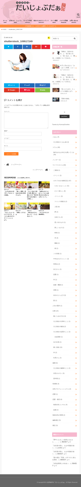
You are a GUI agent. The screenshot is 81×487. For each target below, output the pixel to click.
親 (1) (55, 300)
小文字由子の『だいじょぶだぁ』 (56, 482)
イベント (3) (59, 196)
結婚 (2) (55, 410)
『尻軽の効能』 (65, 100)
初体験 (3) (56, 384)
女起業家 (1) (59, 337)
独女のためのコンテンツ (41, 21)
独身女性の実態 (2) (59, 415)
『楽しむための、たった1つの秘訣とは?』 (67, 91)
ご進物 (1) (56, 170)
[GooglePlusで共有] (36, 47)
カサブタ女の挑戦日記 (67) (62, 180)
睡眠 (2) (57, 243)
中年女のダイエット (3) (61, 259)
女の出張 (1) (57, 342)
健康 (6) (55, 363)
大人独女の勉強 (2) (59, 326)
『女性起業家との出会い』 (61, 463)
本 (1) (55, 279)
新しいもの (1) (59, 227)
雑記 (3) (55, 425)
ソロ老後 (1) (57, 253)
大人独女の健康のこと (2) (61, 368)
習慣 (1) (55, 290)
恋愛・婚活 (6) (57, 399)
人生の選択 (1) (57, 306)
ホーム (5, 21)
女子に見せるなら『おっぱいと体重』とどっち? (67, 68)
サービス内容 (27, 21)
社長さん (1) (57, 358)
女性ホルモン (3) (58, 373)
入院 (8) (57, 206)
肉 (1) (56, 248)
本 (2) (55, 352)
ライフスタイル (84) (59, 165)
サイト (6, 146)
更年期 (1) (56, 378)
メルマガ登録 (63, 21)
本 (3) (56, 238)
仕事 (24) (55, 311)
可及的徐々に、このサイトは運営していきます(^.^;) (41, 26)
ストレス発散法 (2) (61, 201)
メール (6, 138)
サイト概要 (54, 21)
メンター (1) (57, 160)
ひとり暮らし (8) (60, 191)
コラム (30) (56, 147)
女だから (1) (57, 269)
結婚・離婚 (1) (58, 285)
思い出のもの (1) (60, 222)
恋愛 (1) (55, 274)
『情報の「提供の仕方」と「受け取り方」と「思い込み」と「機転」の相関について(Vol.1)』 (64, 79)
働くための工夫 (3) (59, 316)
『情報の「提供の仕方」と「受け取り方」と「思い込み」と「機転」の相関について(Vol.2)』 (64, 56)
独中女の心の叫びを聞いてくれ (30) (63, 153)
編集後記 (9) (57, 420)
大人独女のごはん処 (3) (61, 142)
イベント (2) (57, 175)
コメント (7, 111)
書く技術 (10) (57, 347)
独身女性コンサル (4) (60, 404)
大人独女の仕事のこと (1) (61, 321)
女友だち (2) (59, 217)
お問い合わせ (74, 21)
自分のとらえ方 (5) (59, 295)
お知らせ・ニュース (15, 21)
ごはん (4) (56, 137)
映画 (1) (57, 232)
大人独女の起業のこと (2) (61, 332)
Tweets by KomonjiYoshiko (61, 124)
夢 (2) (56, 212)
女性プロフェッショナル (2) (62, 389)
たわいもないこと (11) (62, 186)
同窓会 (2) (56, 264)
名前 (6, 131)
